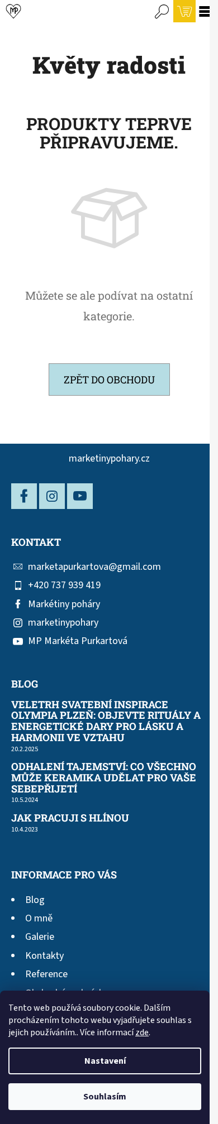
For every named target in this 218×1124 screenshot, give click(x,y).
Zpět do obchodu (109, 379)
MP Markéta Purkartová (77, 641)
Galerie (39, 937)
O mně (39, 918)
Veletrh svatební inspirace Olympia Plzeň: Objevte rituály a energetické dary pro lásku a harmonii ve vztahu (106, 721)
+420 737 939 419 (64, 585)
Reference (46, 974)
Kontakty (44, 956)
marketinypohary (63, 623)
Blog (35, 900)
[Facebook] (24, 496)
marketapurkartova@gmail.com (94, 567)
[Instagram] (52, 496)
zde (142, 1032)
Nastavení (105, 1061)
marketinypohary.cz (109, 458)
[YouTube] (80, 496)
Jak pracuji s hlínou (70, 818)
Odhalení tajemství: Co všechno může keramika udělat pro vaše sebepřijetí (103, 777)
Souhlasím (104, 1097)
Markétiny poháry (64, 604)
